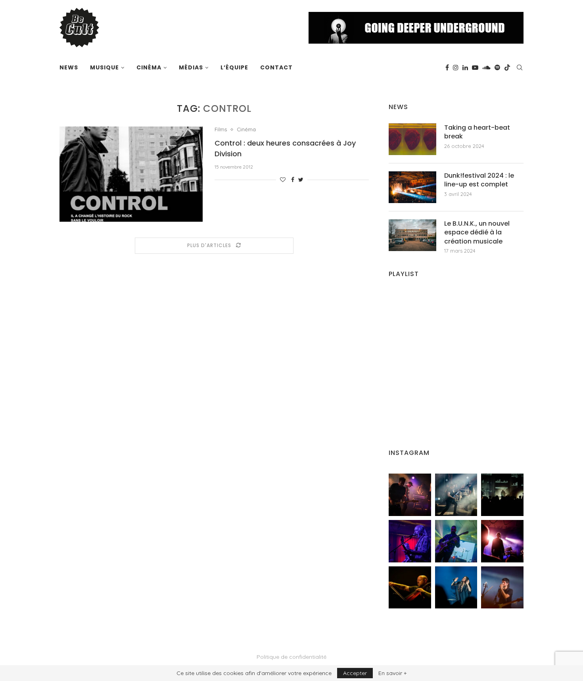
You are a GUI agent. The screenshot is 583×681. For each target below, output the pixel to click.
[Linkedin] (465, 67)
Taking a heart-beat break (477, 132)
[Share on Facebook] (292, 179)
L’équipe (234, 67)
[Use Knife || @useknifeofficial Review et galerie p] (502, 495)
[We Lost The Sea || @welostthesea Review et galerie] (456, 495)
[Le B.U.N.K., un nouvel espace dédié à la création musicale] (412, 235)
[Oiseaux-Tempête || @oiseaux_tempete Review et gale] (502, 541)
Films (221, 129)
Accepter (355, 673)
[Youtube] (475, 67)
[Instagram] (455, 67)
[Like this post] (283, 179)
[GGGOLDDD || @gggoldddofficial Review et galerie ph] (456, 587)
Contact (276, 67)
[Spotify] (497, 67)
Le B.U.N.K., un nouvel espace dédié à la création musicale (477, 232)
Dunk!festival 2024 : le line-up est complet (479, 180)
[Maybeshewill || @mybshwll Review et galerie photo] (410, 495)
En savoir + (392, 673)
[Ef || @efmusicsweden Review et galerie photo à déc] (502, 587)
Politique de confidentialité (291, 656)
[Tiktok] (507, 67)
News (68, 67)
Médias (191, 67)
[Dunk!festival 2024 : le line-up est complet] (412, 187)
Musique (104, 67)
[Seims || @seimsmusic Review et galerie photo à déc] (456, 541)
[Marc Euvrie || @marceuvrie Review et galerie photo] (410, 587)
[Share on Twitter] (300, 179)
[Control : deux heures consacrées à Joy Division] (131, 174)
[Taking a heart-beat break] (412, 139)
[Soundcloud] (486, 67)
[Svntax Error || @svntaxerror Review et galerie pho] (410, 541)
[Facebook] (447, 67)
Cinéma (148, 67)
